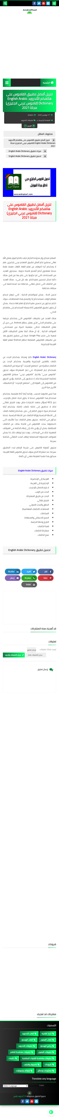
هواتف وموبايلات (23, 1070)
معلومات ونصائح (45, 1070)
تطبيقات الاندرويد (27, 120)
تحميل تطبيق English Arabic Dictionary (25, 156)
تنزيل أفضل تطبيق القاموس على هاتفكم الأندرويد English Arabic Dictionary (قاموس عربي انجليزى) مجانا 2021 (31, 143)
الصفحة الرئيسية (44, 120)
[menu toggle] (54, 3)
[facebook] (34, 3)
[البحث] (5, 3)
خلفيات (11, 1058)
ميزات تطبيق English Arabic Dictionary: (24, 151)
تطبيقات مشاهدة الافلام (20, 1052)
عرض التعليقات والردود (13, 655)
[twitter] (39, 3)
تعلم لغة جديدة (16, 303)
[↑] (29, 1093)
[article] (29, 601)
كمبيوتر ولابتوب (30, 1064)
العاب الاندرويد (28, 1033)
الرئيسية (46, 83)
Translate (48, 1086)
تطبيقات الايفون (45, 1052)
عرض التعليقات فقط (35, 655)
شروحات (48, 1064)
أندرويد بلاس (18, 1096)
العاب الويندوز (27, 1040)
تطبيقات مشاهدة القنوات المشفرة (37, 1058)
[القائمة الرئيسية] (7, 82)
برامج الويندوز (46, 1046)
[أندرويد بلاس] (29, 11)
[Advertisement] (29, 46)
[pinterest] (44, 3)
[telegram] (48, 3)
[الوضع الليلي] (51, 1112)
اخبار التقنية (47, 1033)
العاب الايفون (46, 1040)
